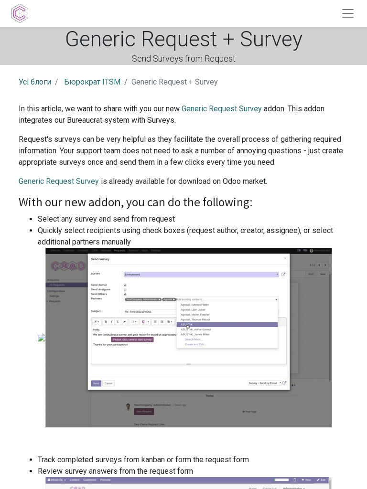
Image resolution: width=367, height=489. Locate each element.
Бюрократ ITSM (92, 81)
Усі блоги (35, 81)
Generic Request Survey (222, 108)
